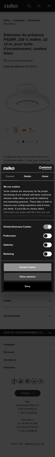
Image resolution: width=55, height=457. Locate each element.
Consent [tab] (10, 176)
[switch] (47, 235)
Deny (27, 286)
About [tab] (45, 176)
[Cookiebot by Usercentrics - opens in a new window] (39, 168)
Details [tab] (27, 176)
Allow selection (27, 276)
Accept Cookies (27, 267)
